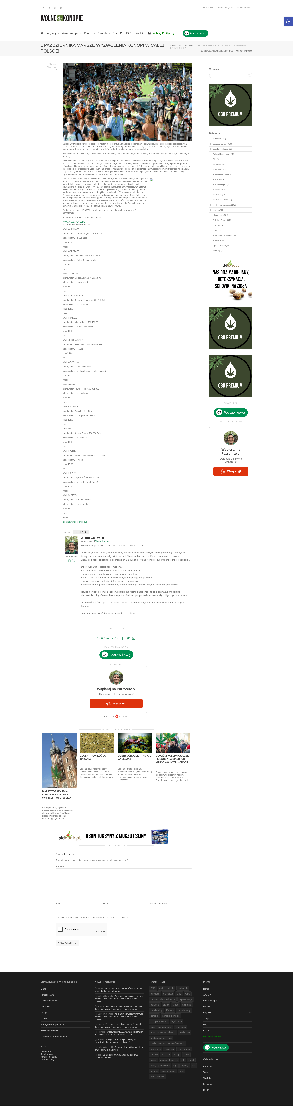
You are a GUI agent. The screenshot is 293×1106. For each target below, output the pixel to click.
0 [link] (55, 70)
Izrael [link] (175, 1004)
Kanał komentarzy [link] (49, 1057)
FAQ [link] (128, 33)
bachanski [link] (183, 988)
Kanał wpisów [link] (47, 1054)
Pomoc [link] (88, 33)
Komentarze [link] (218, 169)
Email (105, 903)
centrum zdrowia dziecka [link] (163, 999)
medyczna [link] (185, 1032)
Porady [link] (216, 225)
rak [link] (182, 1060)
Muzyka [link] (216, 210)
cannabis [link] (155, 993)
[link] (288, 21)
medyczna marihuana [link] (161, 1038)
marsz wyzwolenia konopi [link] (163, 1032)
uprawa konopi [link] (168, 1071)
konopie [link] (154, 1015)
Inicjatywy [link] (217, 164)
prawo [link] (215, 230)
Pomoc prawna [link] (244, 8)
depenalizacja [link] (185, 999)
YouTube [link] (207, 1078)
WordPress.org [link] (47, 1059)
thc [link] (193, 1065)
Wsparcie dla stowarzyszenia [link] (54, 1036)
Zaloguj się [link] (46, 1051)
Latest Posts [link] (81, 532)
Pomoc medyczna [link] (225, 8)
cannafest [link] (168, 993)
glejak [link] (166, 1004)
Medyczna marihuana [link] (222, 205)
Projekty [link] (103, 33)
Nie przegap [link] (218, 215)
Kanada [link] (170, 1010)
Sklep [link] (116, 33)
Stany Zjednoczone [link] (160, 1065)
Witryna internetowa (159, 903)
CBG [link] (187, 993)
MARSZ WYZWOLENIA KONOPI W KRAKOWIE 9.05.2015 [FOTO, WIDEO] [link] (57, 794)
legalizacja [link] (176, 1021)
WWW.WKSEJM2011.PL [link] (74, 222)
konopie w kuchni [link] (159, 1021)
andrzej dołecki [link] (166, 988)
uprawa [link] (154, 1071)
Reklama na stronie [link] (49, 1030)
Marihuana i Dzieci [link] (220, 200)
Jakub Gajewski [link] (92, 538)
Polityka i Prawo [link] (219, 220)
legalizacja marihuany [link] (161, 1027)
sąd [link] (175, 1065)
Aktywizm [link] (53, 64)
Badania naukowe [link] (220, 144)
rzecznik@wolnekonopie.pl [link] (75, 522)
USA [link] (181, 1071)
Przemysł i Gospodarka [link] (222, 235)
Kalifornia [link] (186, 1004)
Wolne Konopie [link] (102, 541)
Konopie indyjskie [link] (170, 1015)
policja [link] (177, 1054)
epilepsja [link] (155, 1004)
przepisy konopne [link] (169, 1060)
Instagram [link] (207, 1084)
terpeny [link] (184, 1065)
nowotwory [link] (156, 1049)
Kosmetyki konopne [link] (221, 174)
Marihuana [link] (217, 195)
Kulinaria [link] (216, 179)
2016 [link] (153, 988)
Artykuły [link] (52, 33)
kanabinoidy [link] (156, 1010)
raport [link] (191, 1060)
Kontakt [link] (140, 33)
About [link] (67, 532)
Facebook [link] (207, 1066)
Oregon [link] (154, 1054)
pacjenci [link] (166, 1054)
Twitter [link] (206, 1072)
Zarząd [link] (44, 1012)
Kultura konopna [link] (219, 185)
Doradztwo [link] (208, 8)
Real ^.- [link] (206, 1090)
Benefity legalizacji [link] (220, 149)
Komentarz (61, 866)
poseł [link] (186, 1054)
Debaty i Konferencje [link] (221, 154)
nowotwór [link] (169, 1049)
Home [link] (206, 989)
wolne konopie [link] (157, 1076)
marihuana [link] (181, 1027)
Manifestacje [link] (52, 67)
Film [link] (214, 159)
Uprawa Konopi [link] (219, 246)
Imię (58, 903)
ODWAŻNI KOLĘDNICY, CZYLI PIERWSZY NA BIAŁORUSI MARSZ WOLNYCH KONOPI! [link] (172, 759)
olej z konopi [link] (184, 1049)
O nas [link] (43, 989)
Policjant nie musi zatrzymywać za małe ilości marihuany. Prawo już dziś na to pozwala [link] (119, 999)
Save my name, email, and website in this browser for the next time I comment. (94, 917)
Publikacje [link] (217, 240)
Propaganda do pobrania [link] (52, 1024)
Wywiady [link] (216, 251)
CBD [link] (179, 993)
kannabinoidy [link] (184, 1010)
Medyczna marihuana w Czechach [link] (167, 1043)
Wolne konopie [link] (70, 33)
